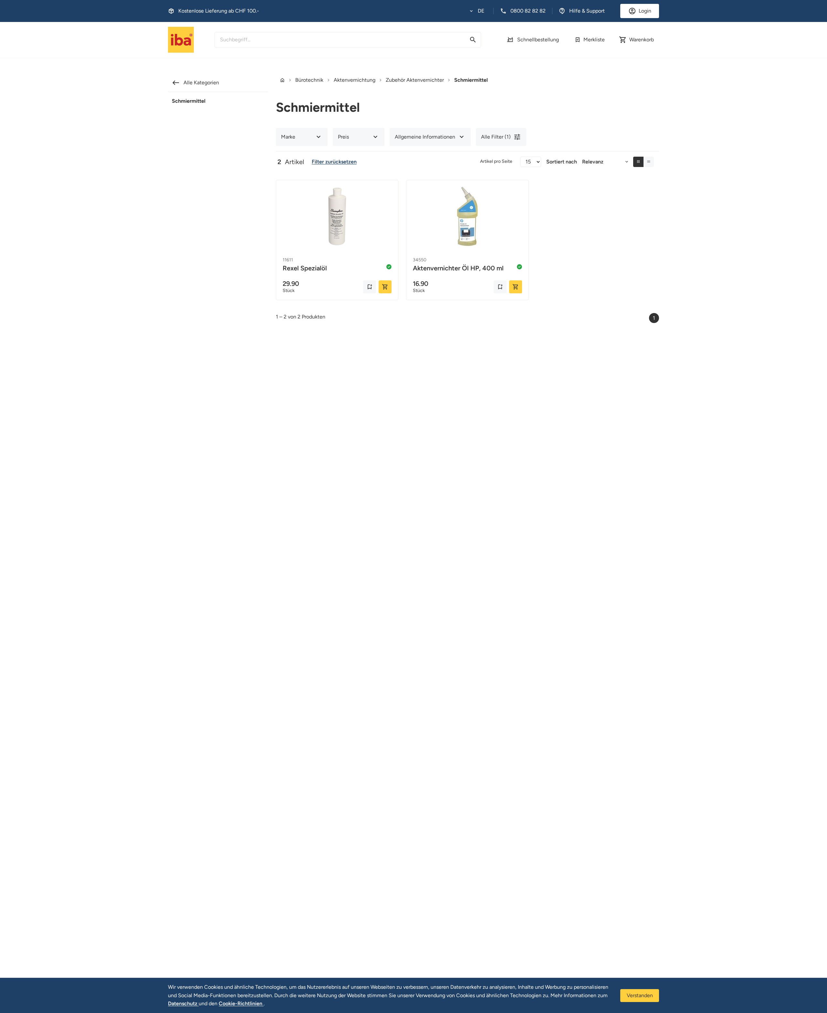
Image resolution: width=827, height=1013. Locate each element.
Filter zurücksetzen (334, 162)
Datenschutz (183, 1003)
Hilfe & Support (587, 11)
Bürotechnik (309, 80)
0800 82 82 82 (528, 11)
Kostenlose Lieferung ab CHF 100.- (218, 11)
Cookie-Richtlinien (241, 1003)
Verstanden (640, 995)
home (282, 80)
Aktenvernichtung (354, 80)
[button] (477, 11)
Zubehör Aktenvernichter (415, 80)
